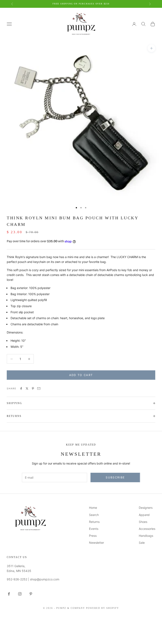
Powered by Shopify (102, 608)
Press (93, 535)
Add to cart (81, 375)
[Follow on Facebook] (9, 594)
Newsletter (96, 542)
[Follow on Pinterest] (31, 594)
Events (93, 528)
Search (94, 515)
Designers (146, 507)
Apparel (144, 515)
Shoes (143, 522)
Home (93, 507)
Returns (94, 522)
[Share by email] (38, 388)
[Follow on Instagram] (20, 594)
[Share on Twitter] (27, 388)
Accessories (147, 528)
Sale (142, 542)
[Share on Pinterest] (33, 388)
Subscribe (115, 477)
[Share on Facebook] (21, 388)
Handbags (146, 535)
